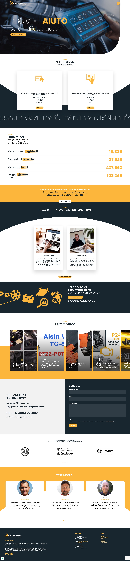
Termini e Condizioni (81, 548)
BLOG (102, 538)
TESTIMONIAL (104, 542)
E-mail (70, 396)
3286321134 (79, 542)
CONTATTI (103, 540)
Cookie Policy (79, 546)
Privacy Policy (110, 421)
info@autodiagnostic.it (83, 541)
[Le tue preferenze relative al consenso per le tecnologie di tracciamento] (2, 558)
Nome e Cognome (73, 389)
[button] (63, 462)
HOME (102, 536)
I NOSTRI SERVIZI (104, 537)
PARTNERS (103, 541)
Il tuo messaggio (73, 403)
